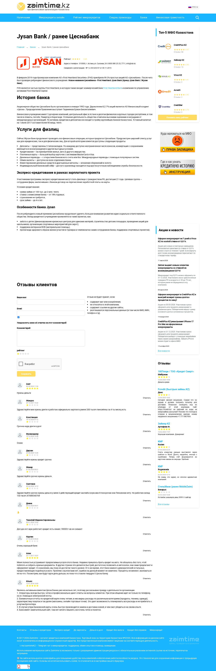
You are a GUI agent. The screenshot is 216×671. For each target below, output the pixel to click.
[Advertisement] (175, 199)
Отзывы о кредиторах (40, 630)
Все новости (164, 350)
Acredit (177, 90)
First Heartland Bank (112, 88)
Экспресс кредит (62, 630)
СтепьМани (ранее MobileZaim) (175, 486)
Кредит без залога (115, 630)
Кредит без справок (136, 630)
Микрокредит (156, 630)
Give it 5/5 (28, 354)
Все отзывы (163, 504)
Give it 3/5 (23, 354)
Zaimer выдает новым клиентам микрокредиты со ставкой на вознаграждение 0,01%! (173, 268)
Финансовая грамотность (170, 17)
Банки (143, 17)
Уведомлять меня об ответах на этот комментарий (41, 322)
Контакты (21, 630)
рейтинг (21, 350)
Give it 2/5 (20, 354)
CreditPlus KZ (180, 44)
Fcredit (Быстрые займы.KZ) (174, 389)
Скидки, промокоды (120, 17)
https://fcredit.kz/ (165, 409)
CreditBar (178, 105)
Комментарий (23, 328)
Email (19, 308)
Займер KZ (179, 60)
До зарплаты (80, 630)
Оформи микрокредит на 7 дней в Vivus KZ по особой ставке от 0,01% (177, 240)
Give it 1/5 (18, 354)
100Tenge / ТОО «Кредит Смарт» (176, 371)
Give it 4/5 (25, 354)
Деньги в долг (96, 630)
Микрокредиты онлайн (51, 17)
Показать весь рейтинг (177, 117)
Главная (20, 47)
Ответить (147, 398)
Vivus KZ (178, 75)
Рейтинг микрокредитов (86, 17)
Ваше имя (21, 297)
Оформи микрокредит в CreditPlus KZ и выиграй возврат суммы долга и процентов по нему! (177, 297)
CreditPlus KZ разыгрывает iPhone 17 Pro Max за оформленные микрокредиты (176, 324)
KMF (160, 441)
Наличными (23, 17)
